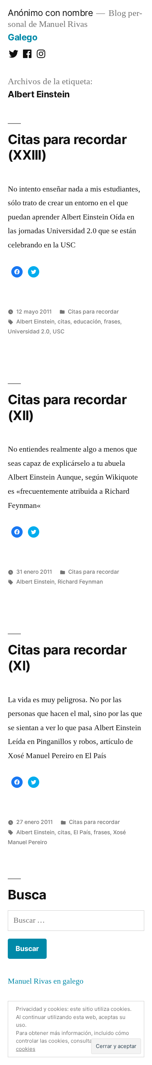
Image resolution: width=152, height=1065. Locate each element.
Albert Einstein (35, 321)
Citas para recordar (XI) (67, 658)
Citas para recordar (93, 311)
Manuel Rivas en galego (45, 981)
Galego (22, 37)
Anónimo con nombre (50, 12)
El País (82, 832)
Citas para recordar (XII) (67, 407)
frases (112, 321)
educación (87, 321)
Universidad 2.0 (28, 331)
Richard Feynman (80, 581)
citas (64, 321)
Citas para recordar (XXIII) (67, 147)
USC (58, 331)
